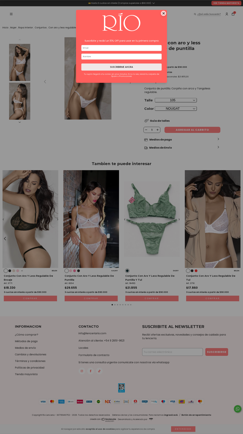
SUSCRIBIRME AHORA (121, 67)
